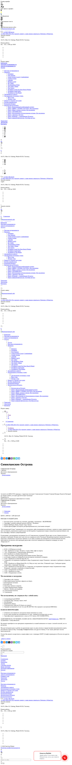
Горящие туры (5, 676)
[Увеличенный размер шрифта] (2, 7)
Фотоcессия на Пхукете (11, 105)
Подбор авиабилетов (10, 102)
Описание (7, 511)
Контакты (4, 124)
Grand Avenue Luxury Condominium (18, 77)
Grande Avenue (12, 78)
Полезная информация (7, 668)
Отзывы (3, 660)
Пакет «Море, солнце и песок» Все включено (21, 110)
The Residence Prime (14, 85)
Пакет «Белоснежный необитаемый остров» (21, 107)
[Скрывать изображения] (1, 20)
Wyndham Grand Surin (14, 91)
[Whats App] (5, 137)
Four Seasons (11, 75)
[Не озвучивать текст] (1, 25)
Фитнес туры (12, 99)
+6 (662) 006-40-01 (8, 32)
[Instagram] (5, 130)
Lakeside (10, 80)
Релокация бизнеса (10, 104)
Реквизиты (4, 662)
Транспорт (4, 121)
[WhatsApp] (14, 458)
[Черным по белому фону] (1, 10)
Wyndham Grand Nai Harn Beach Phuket (19, 89)
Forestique (11, 74)
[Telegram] (4, 132)
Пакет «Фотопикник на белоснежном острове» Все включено (26, 113)
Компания (4, 63)
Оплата (6, 512)
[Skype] (16, 458)
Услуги (3, 67)
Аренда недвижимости (8, 66)
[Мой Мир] (7, 458)
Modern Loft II (12, 81)
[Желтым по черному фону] (1, 12)
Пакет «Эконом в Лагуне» (15, 115)
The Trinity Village (13, 86)
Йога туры (11, 97)
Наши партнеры (5, 667)
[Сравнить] (1, 476)
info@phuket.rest (53, 619)
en (1, 141)
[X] (9, 458)
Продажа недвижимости (9, 64)
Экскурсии (4, 122)
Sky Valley (11, 83)
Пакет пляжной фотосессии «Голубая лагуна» (21, 118)
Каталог (3, 670)
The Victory (11, 88)
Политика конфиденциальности (10, 748)
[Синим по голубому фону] (1, 14)
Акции (3, 663)
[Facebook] (5, 128)
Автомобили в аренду (10, 94)
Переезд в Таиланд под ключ (13, 100)
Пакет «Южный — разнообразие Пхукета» (20, 116)
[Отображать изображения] (2, 18)
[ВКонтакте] (5, 127)
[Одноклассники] (4, 458)
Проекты (7, 72)
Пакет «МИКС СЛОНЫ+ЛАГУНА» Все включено (23, 108)
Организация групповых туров (13, 96)
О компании (4, 659)
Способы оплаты (6, 665)
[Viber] (4, 133)
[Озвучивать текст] (2, 23)
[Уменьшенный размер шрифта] (1, 3)
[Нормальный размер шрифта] (2, 5)
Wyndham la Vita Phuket (15, 93)
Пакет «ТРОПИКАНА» (15, 111)
